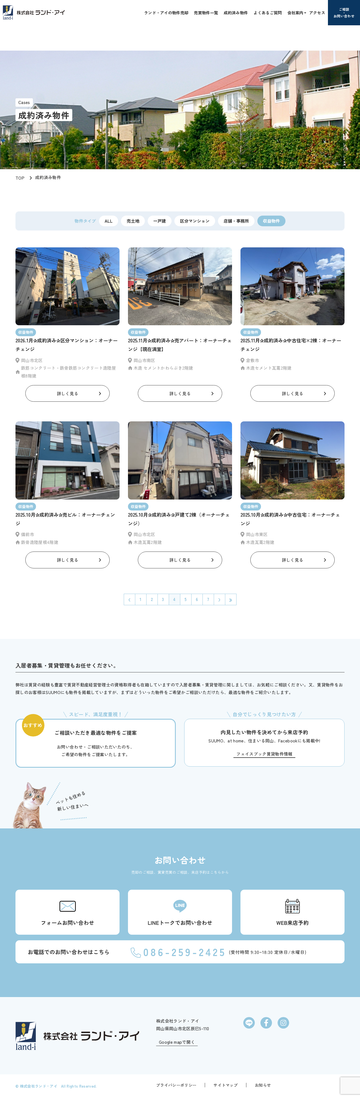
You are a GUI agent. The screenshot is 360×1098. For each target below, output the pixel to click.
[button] (304, 12)
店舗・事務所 (236, 221)
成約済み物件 (236, 12)
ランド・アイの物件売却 (166, 12)
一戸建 (159, 221)
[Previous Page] (129, 599)
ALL (108, 221)
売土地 (133, 221)
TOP (19, 178)
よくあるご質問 (267, 12)
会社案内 (295, 12)
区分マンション (195, 221)
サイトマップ (225, 1085)
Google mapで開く (177, 1042)
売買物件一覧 (206, 12)
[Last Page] (230, 599)
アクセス (317, 12)
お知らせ (263, 1085)
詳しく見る (67, 393)
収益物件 (271, 221)
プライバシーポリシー (176, 1085)
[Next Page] (219, 599)
